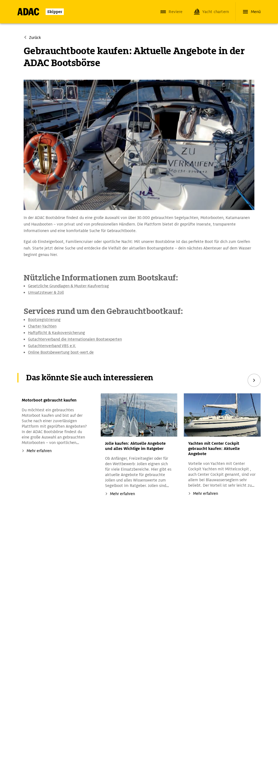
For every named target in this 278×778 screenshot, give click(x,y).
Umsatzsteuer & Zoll (46, 292)
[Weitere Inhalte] (254, 380)
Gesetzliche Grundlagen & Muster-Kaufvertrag (68, 285)
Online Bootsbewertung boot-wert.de (61, 352)
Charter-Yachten (42, 326)
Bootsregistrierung (44, 319)
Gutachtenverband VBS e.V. (52, 345)
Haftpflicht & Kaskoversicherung (56, 332)
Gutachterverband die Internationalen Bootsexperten (75, 339)
